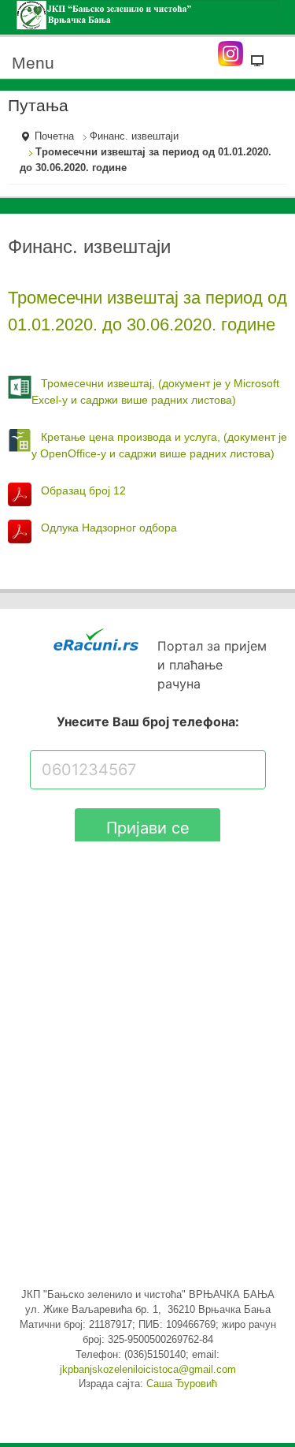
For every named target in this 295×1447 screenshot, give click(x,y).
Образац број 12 (83, 490)
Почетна (54, 136)
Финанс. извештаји (134, 136)
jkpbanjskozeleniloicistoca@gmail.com (148, 1369)
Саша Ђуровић (181, 1383)
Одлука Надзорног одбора (109, 527)
